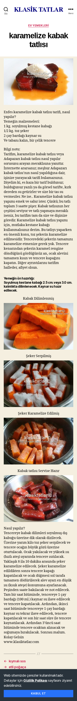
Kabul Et (38, 693)
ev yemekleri (38, 25)
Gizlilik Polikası (35, 680)
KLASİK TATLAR (38, 9)
